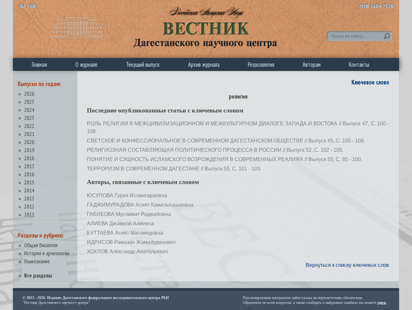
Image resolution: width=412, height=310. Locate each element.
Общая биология (41, 245)
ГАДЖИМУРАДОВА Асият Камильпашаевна (140, 205)
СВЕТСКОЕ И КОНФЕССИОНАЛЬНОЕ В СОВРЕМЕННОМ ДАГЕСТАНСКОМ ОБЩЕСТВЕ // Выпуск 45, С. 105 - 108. (226, 140)
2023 (29, 117)
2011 (29, 214)
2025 (29, 101)
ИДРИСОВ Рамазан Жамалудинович (131, 242)
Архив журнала (204, 64)
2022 (29, 126)
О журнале (86, 64)
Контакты (359, 64)
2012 (29, 206)
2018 (29, 158)
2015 (29, 182)
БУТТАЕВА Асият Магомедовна (125, 233)
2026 (29, 93)
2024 (29, 109)
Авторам (312, 64)
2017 (29, 166)
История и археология (46, 253)
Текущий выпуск (143, 64)
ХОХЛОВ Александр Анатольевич (127, 251)
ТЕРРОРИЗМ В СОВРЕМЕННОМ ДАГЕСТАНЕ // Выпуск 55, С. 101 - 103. (174, 168)
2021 (29, 134)
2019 (29, 150)
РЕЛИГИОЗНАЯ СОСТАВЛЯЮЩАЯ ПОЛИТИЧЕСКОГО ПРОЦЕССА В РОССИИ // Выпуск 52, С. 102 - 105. (215, 150)
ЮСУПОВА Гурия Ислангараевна (127, 195)
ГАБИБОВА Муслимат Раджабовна (129, 214)
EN (32, 6)
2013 (29, 198)
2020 (29, 142)
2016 (29, 174)
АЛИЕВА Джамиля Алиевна (120, 223)
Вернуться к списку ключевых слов (347, 265)
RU (22, 6)
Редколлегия (261, 64)
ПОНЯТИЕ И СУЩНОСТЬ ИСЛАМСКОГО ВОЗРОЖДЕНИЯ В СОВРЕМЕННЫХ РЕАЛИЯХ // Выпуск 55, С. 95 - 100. (224, 159)
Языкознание (37, 261)
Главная (39, 64)
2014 (29, 190)
